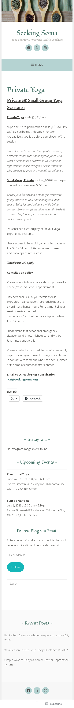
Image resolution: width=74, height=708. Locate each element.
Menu (39, 65)
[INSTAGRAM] (45, 690)
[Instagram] (45, 48)
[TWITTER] (37, 690)
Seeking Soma (37, 33)
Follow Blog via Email (37, 531)
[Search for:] (37, 583)
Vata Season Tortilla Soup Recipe (25, 650)
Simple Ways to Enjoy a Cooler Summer (28, 660)
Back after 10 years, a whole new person (29, 635)
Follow (15, 567)
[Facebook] (29, 48)
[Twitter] (37, 48)
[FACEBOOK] (28, 690)
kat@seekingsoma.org (23, 379)
